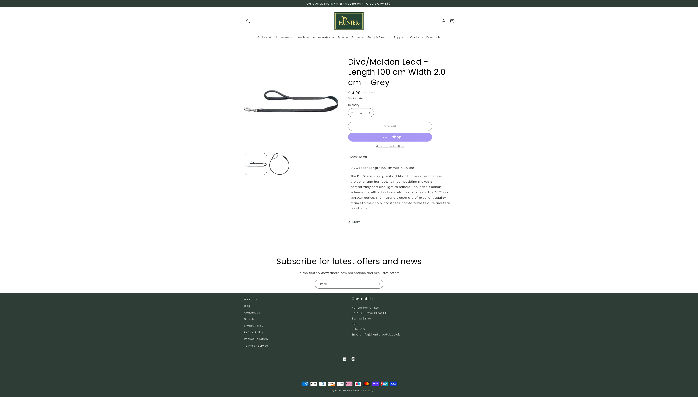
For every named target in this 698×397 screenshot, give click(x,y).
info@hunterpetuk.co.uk (381, 334)
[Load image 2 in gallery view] (279, 164)
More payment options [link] (390, 146)
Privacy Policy (253, 326)
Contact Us (252, 312)
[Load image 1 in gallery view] (256, 164)
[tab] (358, 156)
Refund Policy (253, 332)
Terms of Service (256, 346)
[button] (248, 21)
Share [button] (356, 222)
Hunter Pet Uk (342, 390)
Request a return (256, 339)
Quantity (353, 105)
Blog (247, 306)
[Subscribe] (379, 284)
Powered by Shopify (362, 390)
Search (249, 319)
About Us (250, 299)
